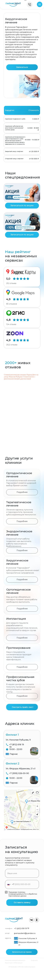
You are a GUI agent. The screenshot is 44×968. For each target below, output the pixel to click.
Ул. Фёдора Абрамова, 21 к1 (20, 768)
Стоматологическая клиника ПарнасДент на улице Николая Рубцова (21, 376)
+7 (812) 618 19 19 (21, 928)
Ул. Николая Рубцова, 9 (18, 740)
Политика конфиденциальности (15, 960)
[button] (22, 67)
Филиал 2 (12, 763)
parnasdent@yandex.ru (24, 933)
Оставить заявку (22, 902)
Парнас (14, 754)
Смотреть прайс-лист (22, 707)
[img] (13, 5)
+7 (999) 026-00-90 (19, 773)
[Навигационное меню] (39, 4)
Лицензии (34, 960)
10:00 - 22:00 (15, 749)
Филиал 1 (12, 734)
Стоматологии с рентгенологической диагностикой (19, 378)
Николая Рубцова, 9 (28, 938)
